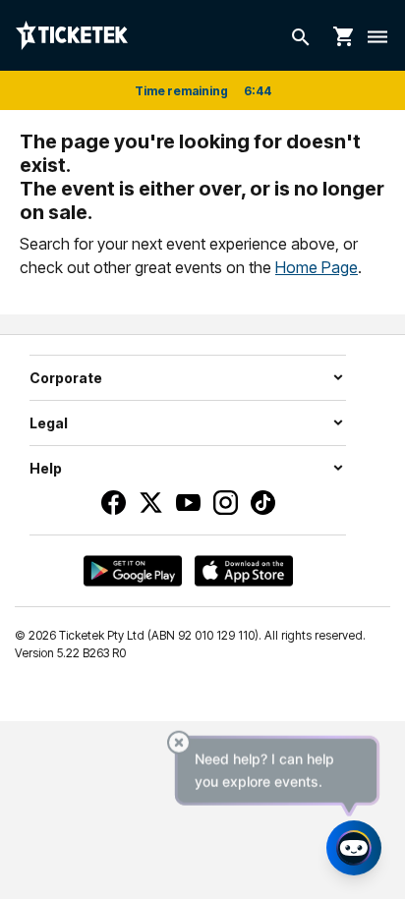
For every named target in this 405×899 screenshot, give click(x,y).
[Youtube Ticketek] (188, 502)
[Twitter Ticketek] (151, 502)
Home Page (316, 267)
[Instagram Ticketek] (225, 502)
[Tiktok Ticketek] (263, 502)
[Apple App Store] (244, 571)
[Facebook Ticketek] (113, 502)
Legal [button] (48, 423)
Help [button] (45, 468)
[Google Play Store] (133, 571)
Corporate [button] (65, 377)
